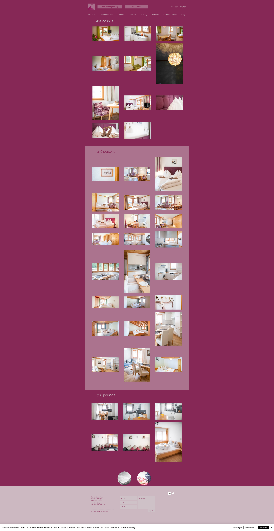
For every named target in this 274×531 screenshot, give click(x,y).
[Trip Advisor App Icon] (169, 493)
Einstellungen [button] (237, 527)
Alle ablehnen (250, 527)
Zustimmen (263, 527)
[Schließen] (271, 527)
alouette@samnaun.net (98, 504)
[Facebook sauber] (173, 493)
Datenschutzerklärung (127, 527)
